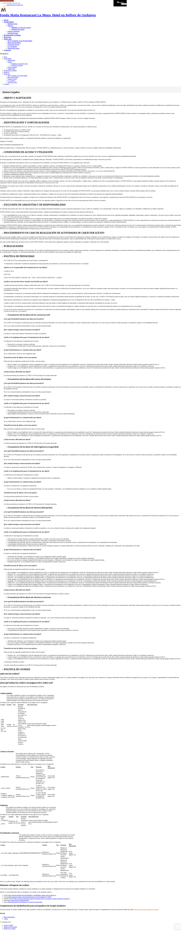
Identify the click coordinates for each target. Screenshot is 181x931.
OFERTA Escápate (18, 29)
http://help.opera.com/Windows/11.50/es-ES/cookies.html (25, 902)
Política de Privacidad (10, 927)
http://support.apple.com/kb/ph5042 (18, 900)
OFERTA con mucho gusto (21, 28)
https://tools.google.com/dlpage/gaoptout (147, 909)
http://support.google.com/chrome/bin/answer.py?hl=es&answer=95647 (30, 897)
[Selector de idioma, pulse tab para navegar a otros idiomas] (120, 2)
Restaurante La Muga (10, 70)
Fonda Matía (48, 15)
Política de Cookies (9, 928)
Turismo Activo (13, 45)
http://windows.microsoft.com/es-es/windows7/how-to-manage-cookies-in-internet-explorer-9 (42, 898)
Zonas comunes (14, 31)
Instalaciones (13, 33)
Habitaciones (13, 24)
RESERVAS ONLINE (7, 1)
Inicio (5, 57)
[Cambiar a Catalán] (124, 4)
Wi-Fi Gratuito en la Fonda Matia (20, 41)
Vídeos (6, 919)
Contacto (6, 84)
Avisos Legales (8, 925)
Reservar (6, 72)
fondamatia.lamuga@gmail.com (13, 5)
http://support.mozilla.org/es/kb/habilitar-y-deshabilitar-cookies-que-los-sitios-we (32, 895)
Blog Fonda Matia (14, 43)
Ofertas (10, 26)
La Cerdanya (12, 46)
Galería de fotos (14, 48)
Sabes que (7, 74)
